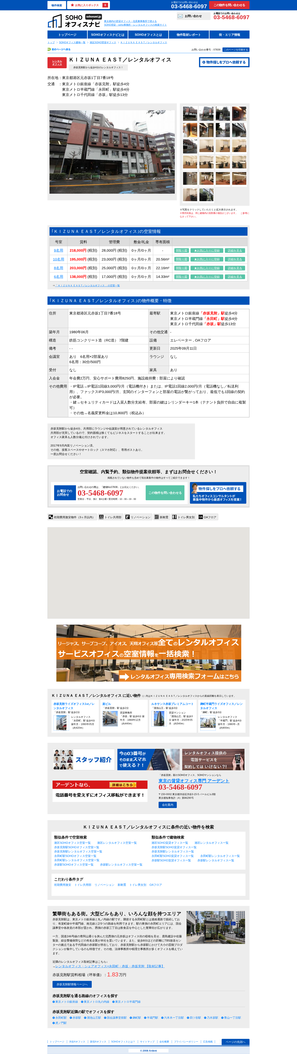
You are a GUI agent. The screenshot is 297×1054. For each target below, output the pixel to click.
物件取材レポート (189, 34)
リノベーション (104, 884)
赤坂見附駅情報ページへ (72, 984)
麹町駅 (137, 1017)
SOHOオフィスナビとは (107, 34)
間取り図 (181, 250)
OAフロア (156, 884)
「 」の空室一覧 (87, 285)
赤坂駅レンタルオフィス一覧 (215, 860)
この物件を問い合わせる (229, 5)
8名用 (58, 268)
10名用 (58, 259)
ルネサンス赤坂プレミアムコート (174, 703)
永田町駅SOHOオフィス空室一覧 (75, 855)
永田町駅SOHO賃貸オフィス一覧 (173, 855)
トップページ (67, 34)
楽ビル (106, 703)
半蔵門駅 (152, 1017)
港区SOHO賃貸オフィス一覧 (170, 842)
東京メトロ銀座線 (66, 1001)
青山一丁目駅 (232, 1017)
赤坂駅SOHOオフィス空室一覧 (74, 864)
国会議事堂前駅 (117, 1017)
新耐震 (122, 884)
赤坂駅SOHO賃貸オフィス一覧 (171, 860)
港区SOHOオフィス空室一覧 (72, 842)
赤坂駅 (77, 1017)
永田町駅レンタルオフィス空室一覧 (76, 860)
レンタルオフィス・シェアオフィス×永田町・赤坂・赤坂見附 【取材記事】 (110, 966)
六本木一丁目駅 (174, 1017)
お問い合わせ (193, 16)
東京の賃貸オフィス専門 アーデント (194, 780)
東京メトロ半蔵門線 (128, 1001)
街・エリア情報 (229, 34)
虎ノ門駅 (61, 1023)
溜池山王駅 (94, 1017)
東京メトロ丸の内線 (96, 1001)
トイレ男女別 (137, 884)
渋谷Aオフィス (77, 1041)
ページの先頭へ (235, 1041)
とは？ (123, 1041)
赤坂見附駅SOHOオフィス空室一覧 (76, 847)
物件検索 (57, 5)
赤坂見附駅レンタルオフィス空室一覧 (78, 851)
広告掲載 (208, 1041)
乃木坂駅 (212, 1017)
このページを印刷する (236, 49)
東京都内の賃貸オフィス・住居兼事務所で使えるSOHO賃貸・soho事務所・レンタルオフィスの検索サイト (135, 23)
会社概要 (164, 1041)
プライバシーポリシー (186, 1041)
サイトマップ (147, 1041)
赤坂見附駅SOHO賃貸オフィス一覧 (174, 847)
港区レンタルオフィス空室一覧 (117, 842)
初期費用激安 (62, 884)
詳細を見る (235, 250)
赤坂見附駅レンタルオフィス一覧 (173, 851)
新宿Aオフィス (98, 1041)
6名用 (58, 277)
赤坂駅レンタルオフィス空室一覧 (121, 864)
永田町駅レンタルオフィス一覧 (220, 855)
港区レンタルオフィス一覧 (212, 842)
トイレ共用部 (82, 884)
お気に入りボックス (90, 5)
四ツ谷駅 (195, 1017)
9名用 (58, 250)
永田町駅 (61, 1017)
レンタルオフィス (57, 63)
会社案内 (167, 804)
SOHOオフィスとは (148, 34)
